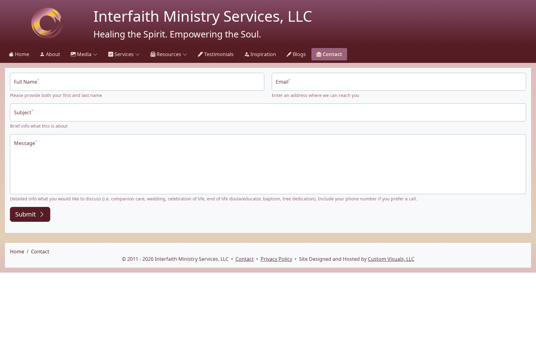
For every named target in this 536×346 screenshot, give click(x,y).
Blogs (299, 54)
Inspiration (262, 54)
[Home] (46, 22)
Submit (25, 214)
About (52, 54)
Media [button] (84, 54)
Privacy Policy (276, 259)
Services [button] (123, 54)
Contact (331, 54)
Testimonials (218, 54)
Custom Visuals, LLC (391, 259)
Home (21, 54)
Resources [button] (168, 54)
